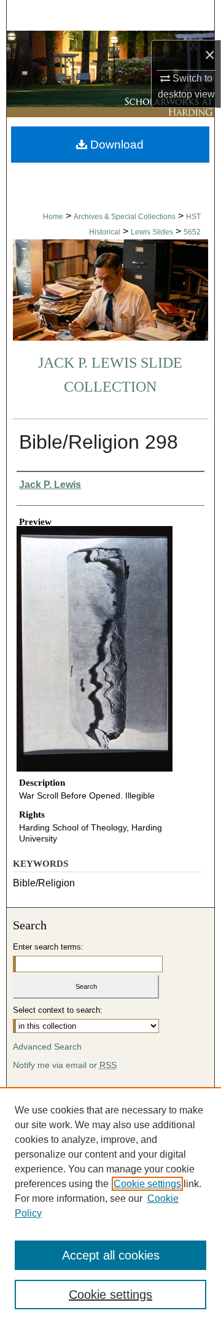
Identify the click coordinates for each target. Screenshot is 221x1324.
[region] (110, 1205)
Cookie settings (147, 1184)
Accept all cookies (111, 1255)
